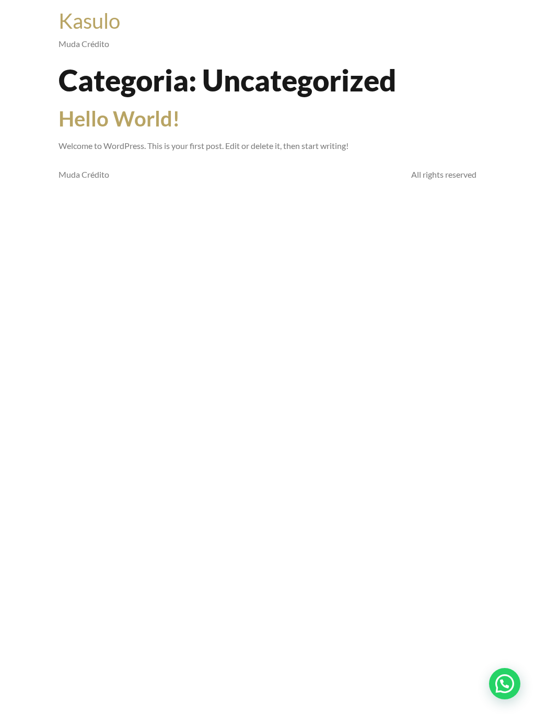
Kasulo (89, 20)
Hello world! (119, 118)
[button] (504, 683)
